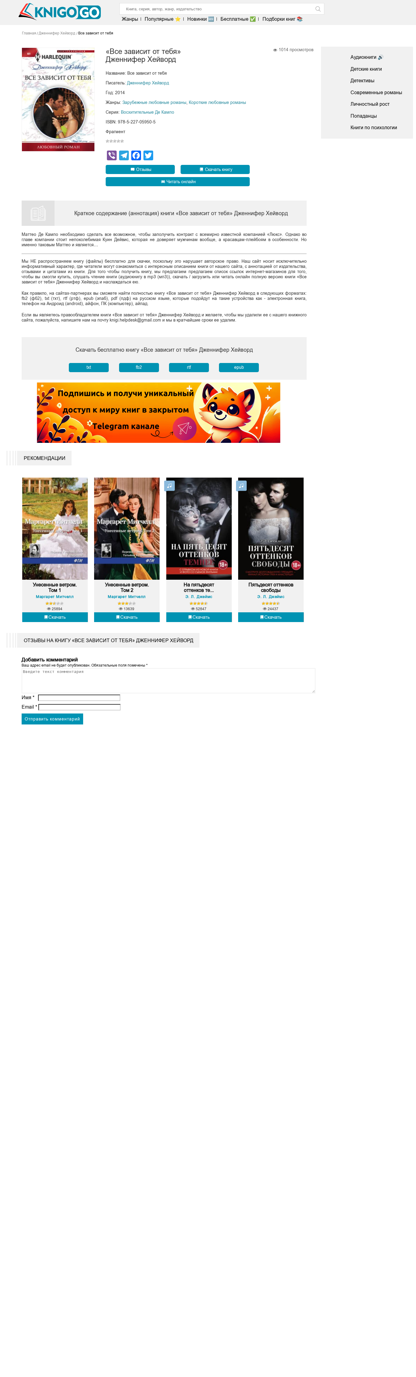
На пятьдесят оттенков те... (199, 587)
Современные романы (376, 92)
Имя (28, 697)
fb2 (139, 367)
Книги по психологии (374, 127)
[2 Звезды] (111, 141)
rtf (189, 367)
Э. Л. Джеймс (199, 596)
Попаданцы (364, 116)
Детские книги (366, 69)
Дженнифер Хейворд (148, 82)
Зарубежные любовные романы (154, 102)
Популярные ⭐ (163, 19)
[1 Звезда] (107, 141)
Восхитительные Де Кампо (147, 112)
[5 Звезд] (122, 141)
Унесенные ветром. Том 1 (55, 587)
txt (88, 367)
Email (29, 707)
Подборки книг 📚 (282, 19)
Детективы (363, 80)
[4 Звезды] (118, 141)
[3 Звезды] (115, 141)
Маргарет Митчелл (55, 596)
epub (239, 367)
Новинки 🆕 (200, 19)
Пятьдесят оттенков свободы (271, 587)
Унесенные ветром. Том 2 (127, 587)
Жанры (130, 19)
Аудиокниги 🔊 (367, 57)
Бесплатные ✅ (238, 19)
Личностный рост (370, 104)
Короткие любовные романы (217, 102)
